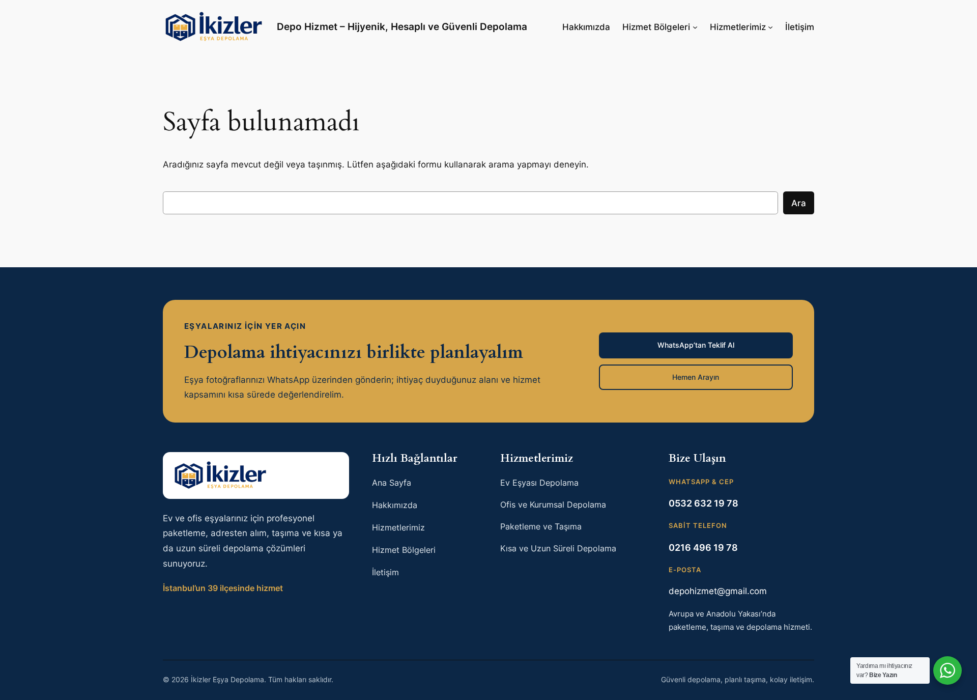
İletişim (799, 27)
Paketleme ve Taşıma (541, 526)
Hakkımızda (586, 27)
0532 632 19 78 (703, 503)
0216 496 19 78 (703, 547)
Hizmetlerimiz (738, 27)
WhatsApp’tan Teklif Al (695, 345)
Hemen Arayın (695, 377)
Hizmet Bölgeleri (656, 27)
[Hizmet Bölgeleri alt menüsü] (695, 27)
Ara (798, 203)
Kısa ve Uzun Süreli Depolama (558, 548)
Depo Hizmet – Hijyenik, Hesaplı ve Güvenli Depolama (402, 26)
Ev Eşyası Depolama (539, 483)
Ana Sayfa (391, 483)
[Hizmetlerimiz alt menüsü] (770, 27)
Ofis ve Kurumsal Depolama (553, 504)
